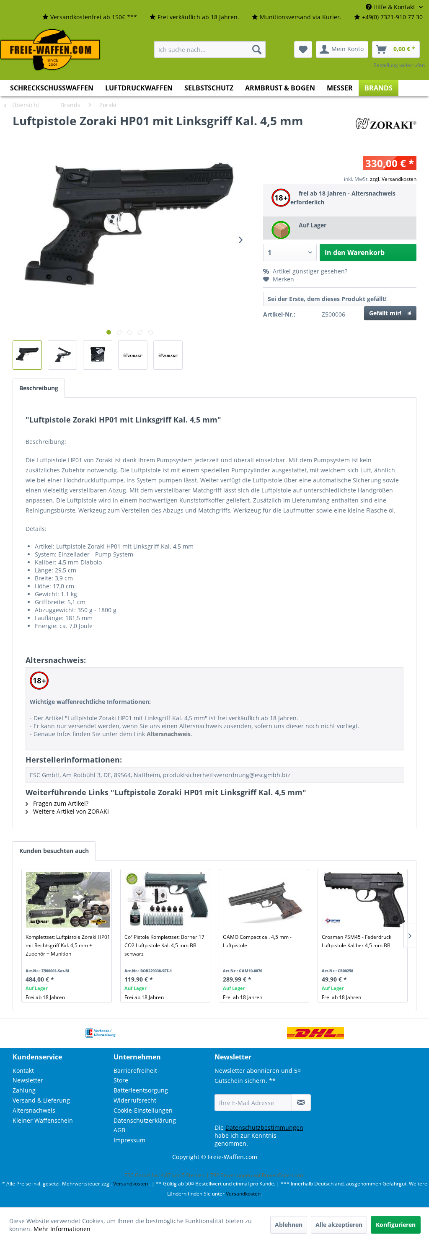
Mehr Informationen (62, 1229)
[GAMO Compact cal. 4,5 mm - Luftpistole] (265, 899)
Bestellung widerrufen (399, 65)
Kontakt (23, 1071)
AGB (119, 1130)
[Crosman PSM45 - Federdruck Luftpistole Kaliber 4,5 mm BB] (364, 899)
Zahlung (24, 1090)
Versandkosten (130, 1183)
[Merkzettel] (303, 49)
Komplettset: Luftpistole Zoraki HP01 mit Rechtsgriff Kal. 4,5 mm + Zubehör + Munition (68, 945)
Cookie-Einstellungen (143, 1110)
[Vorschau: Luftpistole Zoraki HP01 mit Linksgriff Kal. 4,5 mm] (27, 355)
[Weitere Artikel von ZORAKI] (386, 129)
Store (121, 1080)
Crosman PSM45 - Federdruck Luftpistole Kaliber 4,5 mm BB (356, 941)
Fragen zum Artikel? (59, 803)
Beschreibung (38, 388)
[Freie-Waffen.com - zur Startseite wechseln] (50, 49)
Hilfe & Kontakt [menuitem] (394, 7)
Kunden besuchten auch (54, 851)
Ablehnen (288, 1225)
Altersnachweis (34, 1110)
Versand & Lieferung (41, 1100)
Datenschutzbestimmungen (264, 1127)
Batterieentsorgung (141, 1090)
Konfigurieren (396, 1225)
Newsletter (28, 1080)
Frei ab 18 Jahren (45, 997)
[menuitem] (89, 17)
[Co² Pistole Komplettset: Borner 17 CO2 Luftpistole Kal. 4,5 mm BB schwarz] (166, 899)
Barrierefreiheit (135, 1071)
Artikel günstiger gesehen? (309, 271)
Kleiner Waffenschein (43, 1120)
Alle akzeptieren (338, 1225)
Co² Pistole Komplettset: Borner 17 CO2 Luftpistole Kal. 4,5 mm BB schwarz (164, 945)
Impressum (129, 1140)
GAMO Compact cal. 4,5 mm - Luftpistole (257, 941)
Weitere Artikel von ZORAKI (70, 811)
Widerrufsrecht (135, 1100)
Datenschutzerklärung (145, 1120)
